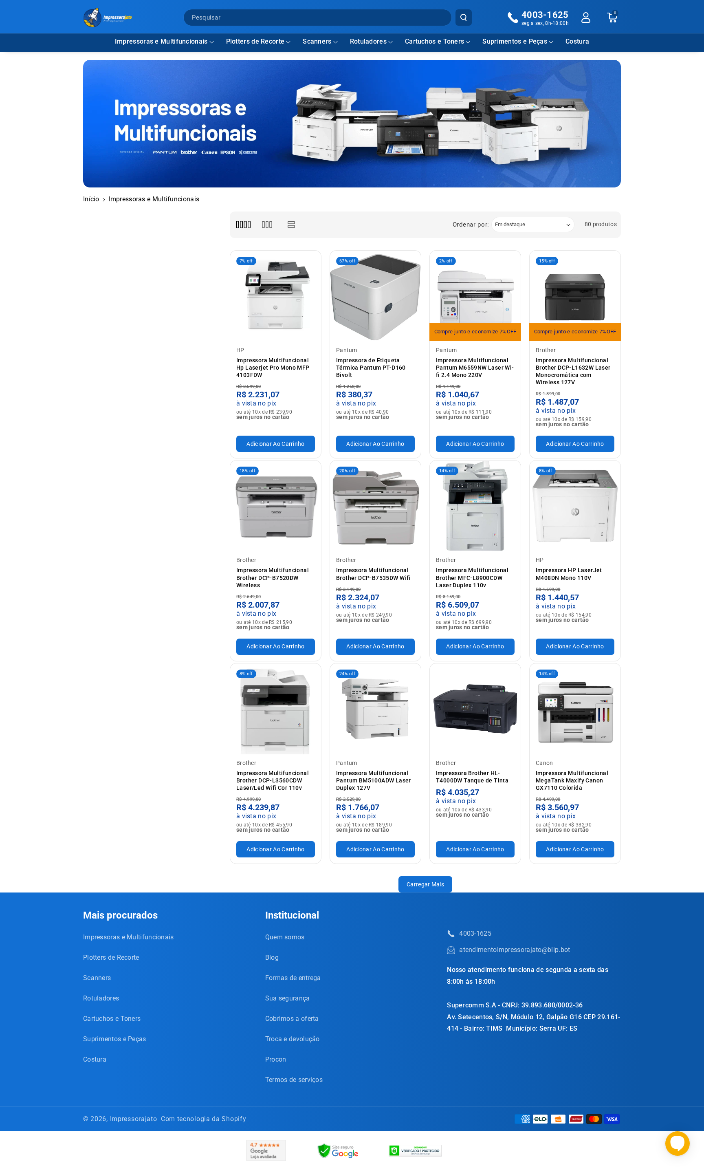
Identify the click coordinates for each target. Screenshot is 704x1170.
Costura (94, 1059)
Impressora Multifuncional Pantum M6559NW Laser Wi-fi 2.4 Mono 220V (475, 367)
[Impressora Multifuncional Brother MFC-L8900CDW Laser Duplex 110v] (475, 506)
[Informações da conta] (586, 17)
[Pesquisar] (463, 17)
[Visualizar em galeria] (267, 225)
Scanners (317, 41)
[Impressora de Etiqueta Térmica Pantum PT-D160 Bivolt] (375, 296)
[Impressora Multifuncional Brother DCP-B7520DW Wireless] (275, 506)
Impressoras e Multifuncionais (161, 41)
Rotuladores (368, 41)
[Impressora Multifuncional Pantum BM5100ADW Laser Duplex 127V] (375, 708)
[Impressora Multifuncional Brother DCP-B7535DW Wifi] (375, 506)
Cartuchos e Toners (434, 41)
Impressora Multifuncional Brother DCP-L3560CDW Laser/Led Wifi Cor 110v (272, 780)
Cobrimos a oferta (292, 1018)
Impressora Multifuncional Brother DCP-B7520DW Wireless (272, 577)
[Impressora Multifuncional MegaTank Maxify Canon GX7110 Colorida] (575, 708)
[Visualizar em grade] (243, 225)
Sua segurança (287, 998)
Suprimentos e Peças (514, 41)
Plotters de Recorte (255, 41)
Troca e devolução (292, 1039)
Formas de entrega (293, 978)
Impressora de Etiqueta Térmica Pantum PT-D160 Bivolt (371, 367)
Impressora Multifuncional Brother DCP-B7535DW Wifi (373, 574)
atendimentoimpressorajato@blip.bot (514, 950)
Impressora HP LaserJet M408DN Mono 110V (569, 574)
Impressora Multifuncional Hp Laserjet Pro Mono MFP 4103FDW (273, 367)
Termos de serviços (294, 1080)
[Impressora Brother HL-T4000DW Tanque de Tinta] (475, 708)
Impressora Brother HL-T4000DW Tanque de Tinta (472, 777)
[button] (164, 41)
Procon (275, 1059)
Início (91, 199)
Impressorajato (133, 1119)
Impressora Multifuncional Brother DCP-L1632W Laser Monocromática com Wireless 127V (573, 371)
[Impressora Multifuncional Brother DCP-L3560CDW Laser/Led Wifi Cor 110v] (275, 708)
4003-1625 (475, 933)
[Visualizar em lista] (291, 225)
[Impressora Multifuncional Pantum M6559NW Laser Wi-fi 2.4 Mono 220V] (475, 296)
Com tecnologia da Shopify (203, 1119)
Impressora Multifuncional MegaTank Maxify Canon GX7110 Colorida (572, 780)
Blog (272, 957)
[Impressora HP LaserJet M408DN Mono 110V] (575, 506)
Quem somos (285, 937)
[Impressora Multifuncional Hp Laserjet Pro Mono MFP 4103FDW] (275, 296)
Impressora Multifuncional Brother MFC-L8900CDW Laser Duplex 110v (472, 577)
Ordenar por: (471, 224)
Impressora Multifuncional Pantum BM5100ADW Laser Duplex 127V (373, 780)
